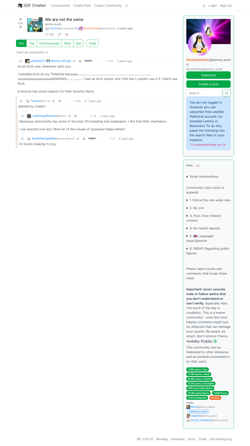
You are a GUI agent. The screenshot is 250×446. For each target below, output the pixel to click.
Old (78, 43)
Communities (60, 5)
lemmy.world (53, 24)
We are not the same (64, 19)
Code (202, 439)
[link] (59, 34)
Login (213, 5)
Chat (92, 43)
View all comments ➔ (32, 52)
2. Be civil (197, 208)
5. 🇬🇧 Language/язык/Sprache (200, 238)
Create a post (208, 84)
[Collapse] (21, 61)
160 (51, 34)
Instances (178, 439)
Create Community (108, 5)
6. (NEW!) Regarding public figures (207, 250)
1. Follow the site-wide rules (210, 200)
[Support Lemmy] (126, 5)
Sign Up (226, 5)
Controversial (49, 43)
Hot (21, 43)
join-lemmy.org (221, 439)
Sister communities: (204, 176)
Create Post (82, 5)
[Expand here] (35, 25)
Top (32, 43)
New (67, 43)
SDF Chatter (34, 5)
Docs (191, 439)
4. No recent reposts (205, 228)
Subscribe (208, 75)
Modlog (215, 397)
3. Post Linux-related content (203, 218)
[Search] (204, 5)
